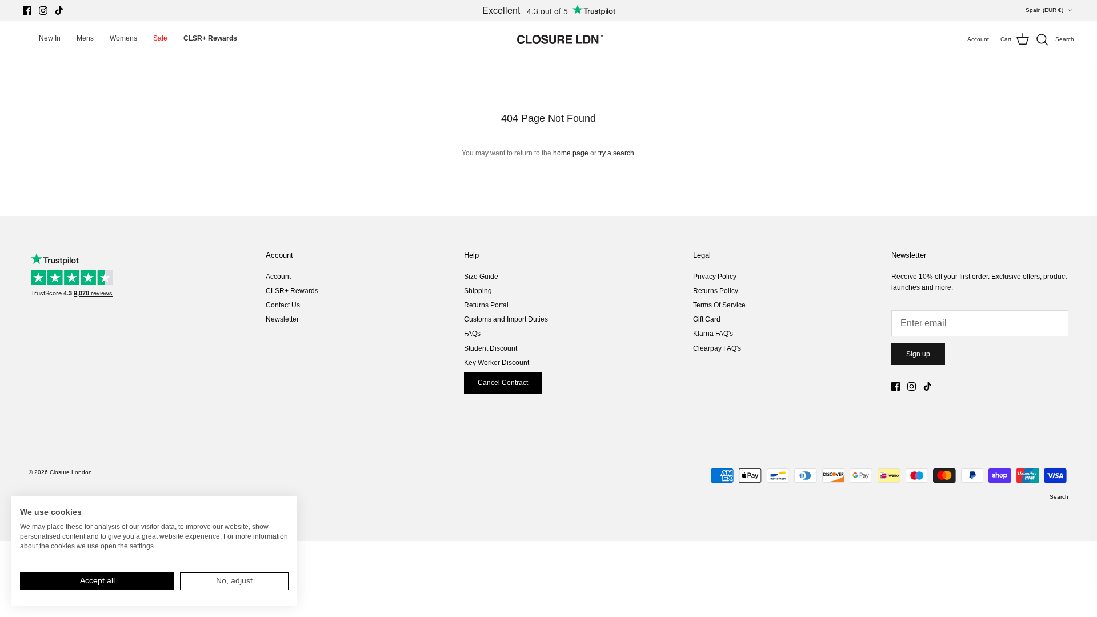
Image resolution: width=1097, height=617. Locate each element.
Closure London (71, 472)
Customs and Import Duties (506, 319)
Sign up (918, 354)
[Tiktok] (59, 10)
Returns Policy (715, 291)
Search (1059, 497)
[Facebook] (27, 10)
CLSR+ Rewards (292, 291)
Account (278, 277)
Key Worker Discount (496, 363)
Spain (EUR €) (1044, 10)
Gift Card (706, 319)
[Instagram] (43, 10)
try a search (616, 153)
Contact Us (283, 305)
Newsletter (282, 319)
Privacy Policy (714, 277)
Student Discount (490, 348)
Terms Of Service (719, 305)
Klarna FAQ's (713, 334)
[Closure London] (560, 39)
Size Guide (481, 277)
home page (570, 153)
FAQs (472, 334)
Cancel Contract (503, 383)
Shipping (478, 291)
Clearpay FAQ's (717, 348)
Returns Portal (486, 305)
